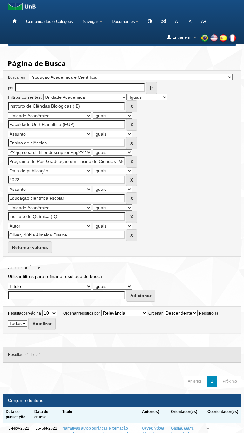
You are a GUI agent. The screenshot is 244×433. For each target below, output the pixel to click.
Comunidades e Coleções (49, 21)
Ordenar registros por (81, 313)
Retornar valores (30, 247)
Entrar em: (182, 37)
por (11, 88)
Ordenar (155, 313)
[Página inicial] (14, 21)
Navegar (91, 21)
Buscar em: (17, 77)
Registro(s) (208, 313)
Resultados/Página (24, 313)
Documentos (123, 21)
